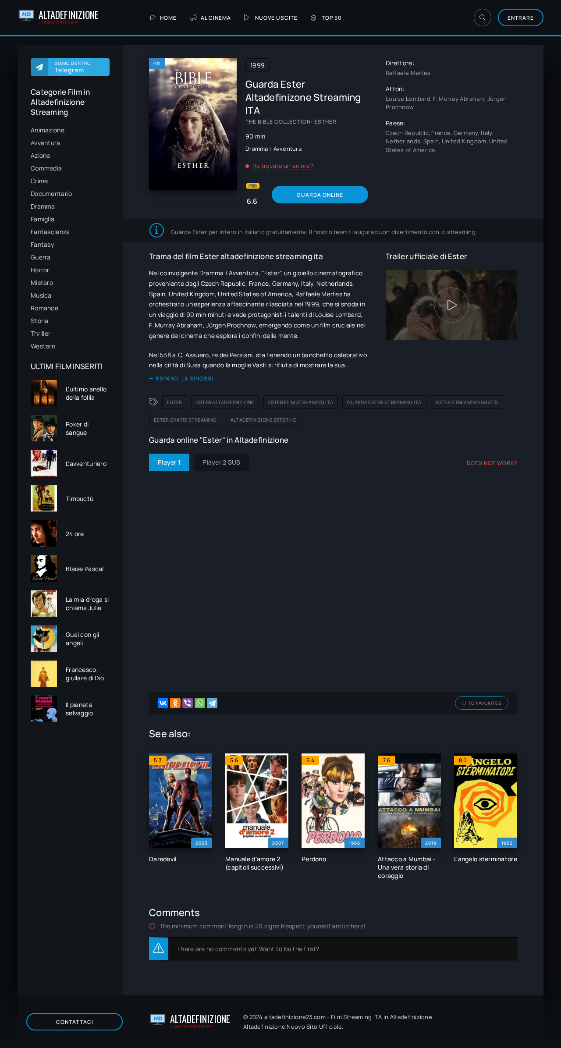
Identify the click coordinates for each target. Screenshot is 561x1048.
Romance (44, 308)
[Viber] (187, 703)
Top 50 (332, 17)
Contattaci (74, 1022)
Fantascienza (50, 231)
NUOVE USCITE (276, 17)
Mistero (42, 282)
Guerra (41, 257)
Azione (40, 155)
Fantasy (42, 244)
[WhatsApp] (200, 703)
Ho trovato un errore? (282, 166)
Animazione (47, 130)
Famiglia (42, 219)
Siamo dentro (73, 67)
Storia (40, 320)
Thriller (40, 333)
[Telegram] (212, 703)
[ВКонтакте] (163, 703)
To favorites (484, 703)
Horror (40, 270)
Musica (41, 295)
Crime (39, 181)
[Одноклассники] (175, 703)
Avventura (45, 143)
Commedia (46, 168)
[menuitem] (70, 130)
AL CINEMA (216, 17)
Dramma (43, 206)
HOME (168, 17)
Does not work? (492, 463)
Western (43, 346)
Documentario (51, 193)
